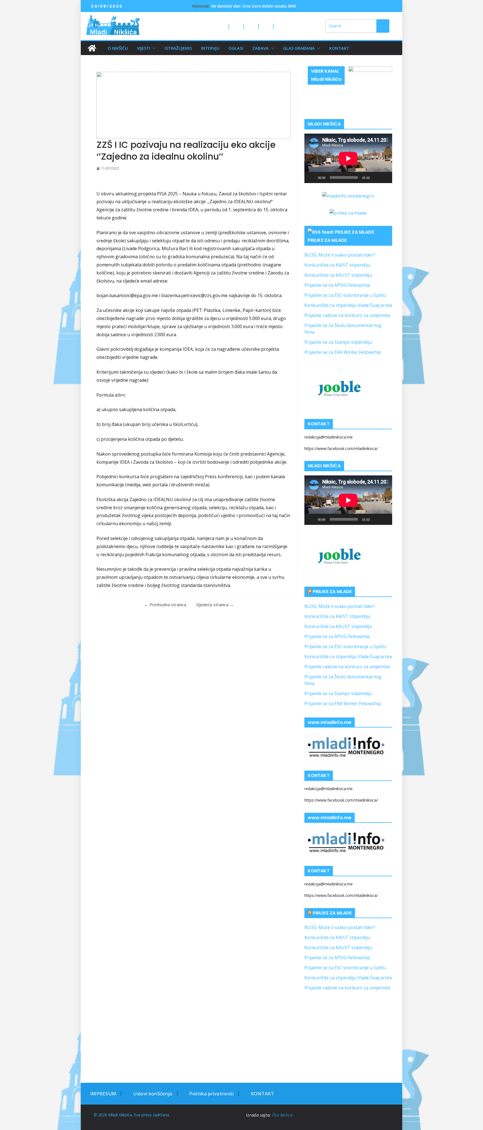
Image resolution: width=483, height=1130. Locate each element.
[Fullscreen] (385, 177)
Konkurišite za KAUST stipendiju (338, 275)
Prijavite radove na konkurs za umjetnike (347, 315)
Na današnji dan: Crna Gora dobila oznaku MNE (253, 6)
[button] (153, 48)
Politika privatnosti (211, 1093)
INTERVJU (210, 48)
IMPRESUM (103, 1093)
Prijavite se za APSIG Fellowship (337, 285)
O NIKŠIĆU (118, 48)
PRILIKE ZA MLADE (327, 240)
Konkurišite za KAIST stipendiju (337, 265)
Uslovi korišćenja (152, 1093)
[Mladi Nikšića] (91, 48)
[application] (348, 158)
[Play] (311, 177)
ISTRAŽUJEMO (178, 48)
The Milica (283, 1115)
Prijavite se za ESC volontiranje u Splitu (345, 295)
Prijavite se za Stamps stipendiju (338, 342)
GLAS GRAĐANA (299, 48)
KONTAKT (339, 48)
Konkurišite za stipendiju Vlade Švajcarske (348, 305)
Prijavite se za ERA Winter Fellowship (342, 352)
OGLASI (235, 48)
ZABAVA (260, 48)
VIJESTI (143, 48)
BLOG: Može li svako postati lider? (339, 255)
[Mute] (376, 177)
